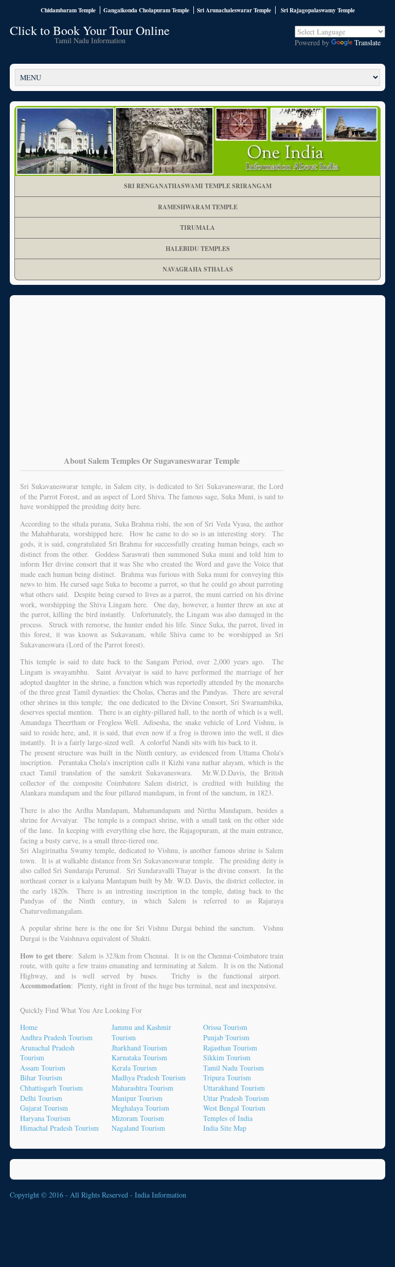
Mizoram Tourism (138, 1118)
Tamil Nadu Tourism (233, 1068)
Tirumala (197, 227)
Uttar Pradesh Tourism (236, 1098)
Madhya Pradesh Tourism (149, 1077)
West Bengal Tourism (234, 1108)
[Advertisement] (197, 383)
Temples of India (228, 1118)
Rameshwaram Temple (198, 207)
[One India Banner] (197, 141)
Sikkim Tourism (226, 1057)
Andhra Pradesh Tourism (56, 1037)
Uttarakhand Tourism (234, 1088)
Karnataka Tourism (139, 1057)
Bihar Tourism (41, 1077)
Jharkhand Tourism (139, 1048)
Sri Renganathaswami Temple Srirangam (198, 186)
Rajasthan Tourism (230, 1048)
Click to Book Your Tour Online (90, 30)
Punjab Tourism (226, 1037)
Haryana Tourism (45, 1118)
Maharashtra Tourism (142, 1088)
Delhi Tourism (41, 1098)
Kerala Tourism (134, 1068)
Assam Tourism (42, 1068)
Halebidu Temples (198, 248)
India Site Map (224, 1128)
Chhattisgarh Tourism (51, 1088)
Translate (367, 42)
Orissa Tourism (225, 1027)
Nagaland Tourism (138, 1128)
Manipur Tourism (137, 1098)
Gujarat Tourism (44, 1108)
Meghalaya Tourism (140, 1108)
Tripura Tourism (227, 1077)
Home (29, 1027)
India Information (160, 1195)
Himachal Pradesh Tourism (59, 1128)
